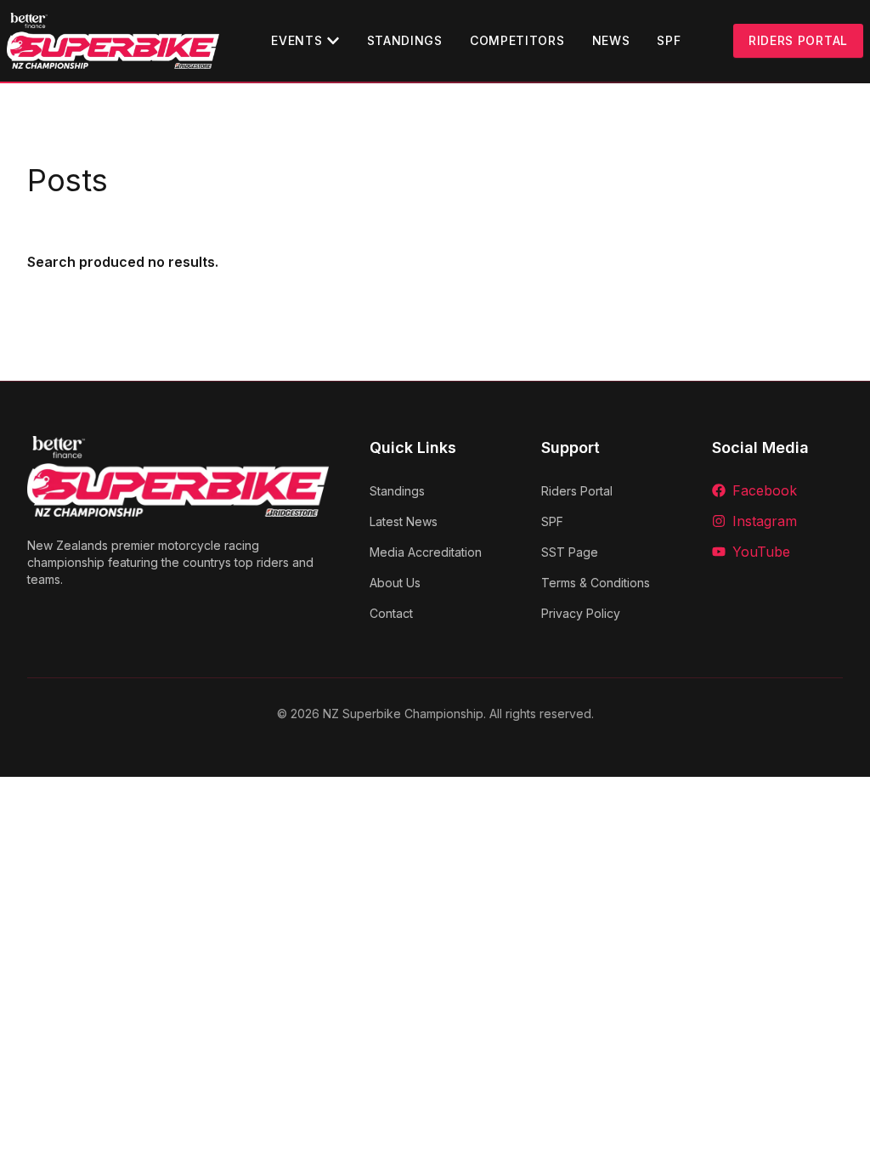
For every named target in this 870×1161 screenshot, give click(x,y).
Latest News (404, 521)
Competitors (517, 40)
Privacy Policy (580, 613)
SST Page (569, 552)
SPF (669, 40)
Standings (405, 40)
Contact (391, 613)
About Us (395, 582)
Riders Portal (798, 40)
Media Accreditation (426, 552)
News (611, 40)
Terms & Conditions (595, 582)
